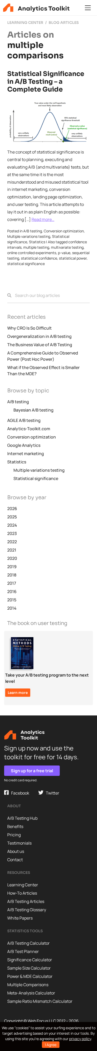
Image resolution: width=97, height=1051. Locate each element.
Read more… (43, 219)
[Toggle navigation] (88, 7)
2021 (11, 550)
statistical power (73, 258)
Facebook (19, 793)
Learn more (18, 692)
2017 (11, 583)
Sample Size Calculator (29, 968)
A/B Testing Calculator (28, 943)
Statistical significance (35, 478)
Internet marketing (25, 453)
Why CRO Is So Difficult (29, 328)
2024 (12, 525)
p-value (64, 252)
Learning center (25, 22)
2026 (12, 508)
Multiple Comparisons (27, 984)
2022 (12, 542)
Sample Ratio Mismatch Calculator (39, 1001)
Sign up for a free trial (32, 771)
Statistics (37, 241)
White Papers (20, 918)
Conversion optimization (64, 230)
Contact (15, 859)
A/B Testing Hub (22, 818)
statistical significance (26, 263)
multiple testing (36, 247)
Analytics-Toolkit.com (28, 428)
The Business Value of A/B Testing (39, 344)
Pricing (14, 835)
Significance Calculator (29, 960)
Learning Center (22, 885)
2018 (11, 575)
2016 (12, 591)
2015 (11, 600)
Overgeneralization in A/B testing (39, 336)
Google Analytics (23, 445)
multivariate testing (67, 247)
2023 (12, 533)
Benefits (15, 826)
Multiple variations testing (28, 236)
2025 (12, 517)
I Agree (50, 1044)
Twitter (51, 793)
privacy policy (80, 1038)
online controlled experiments (31, 252)
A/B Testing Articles (25, 901)
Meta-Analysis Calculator (31, 993)
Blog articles (64, 22)
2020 (12, 558)
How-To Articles (22, 893)
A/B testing (32, 230)
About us (15, 851)
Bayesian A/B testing (33, 410)
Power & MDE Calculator (30, 976)
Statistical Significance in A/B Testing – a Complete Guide (45, 81)
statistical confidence (39, 258)
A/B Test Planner (23, 951)
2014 (12, 608)
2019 (12, 566)
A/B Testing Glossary (26, 910)
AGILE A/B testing (24, 420)
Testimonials (19, 843)
